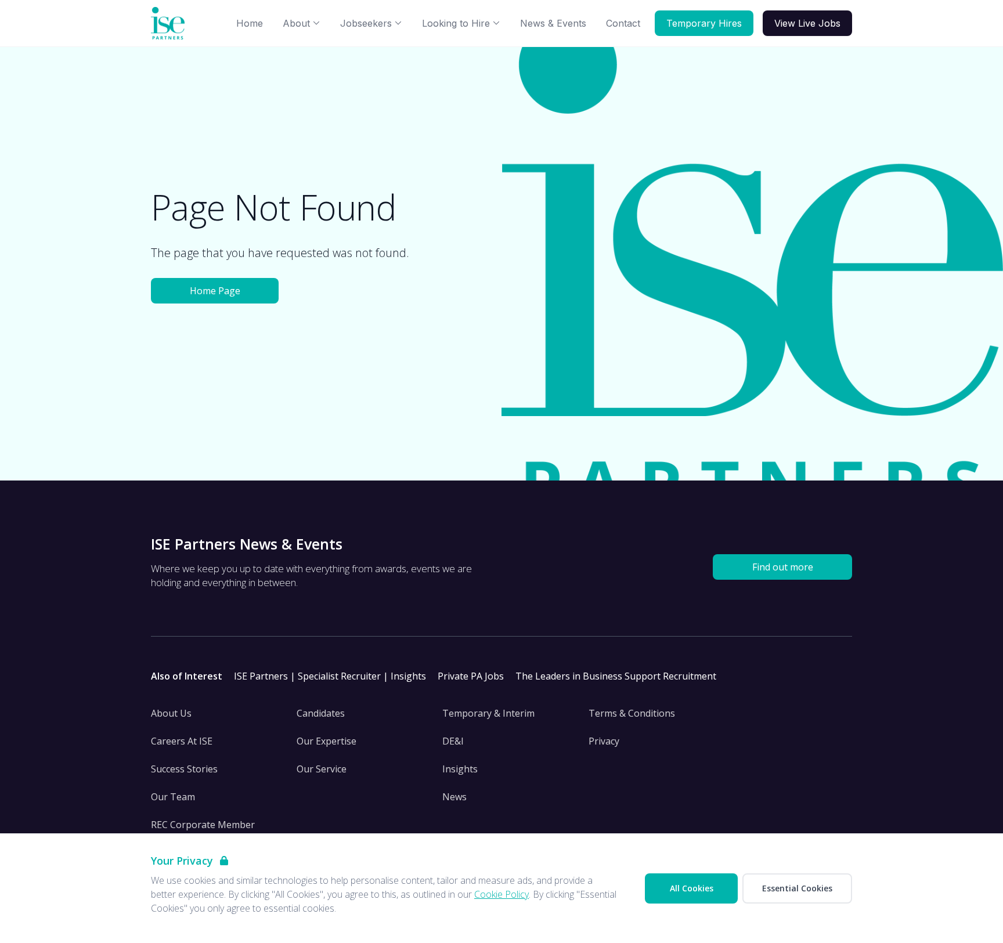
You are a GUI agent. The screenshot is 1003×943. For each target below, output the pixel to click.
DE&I (453, 741)
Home (249, 23)
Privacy (604, 741)
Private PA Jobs (471, 676)
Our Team (173, 796)
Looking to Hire (456, 23)
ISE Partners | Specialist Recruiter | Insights (330, 676)
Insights (460, 769)
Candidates (321, 713)
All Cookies (691, 888)
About (296, 23)
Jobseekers (366, 23)
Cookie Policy (501, 894)
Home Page (215, 290)
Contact (623, 23)
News (454, 796)
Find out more (782, 567)
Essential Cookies (797, 888)
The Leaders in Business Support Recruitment (615, 676)
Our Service (322, 769)
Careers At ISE (181, 741)
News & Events (553, 23)
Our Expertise (326, 741)
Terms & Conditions (632, 713)
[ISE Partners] (170, 23)
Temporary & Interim (488, 713)
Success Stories (184, 769)
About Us (171, 713)
